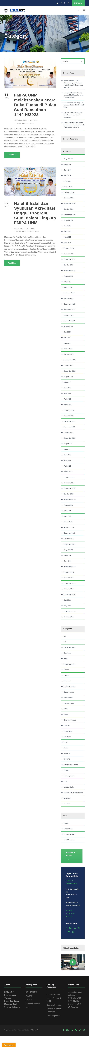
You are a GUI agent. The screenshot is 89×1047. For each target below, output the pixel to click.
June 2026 (67, 170)
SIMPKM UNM (73, 1001)
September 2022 (70, 371)
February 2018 (69, 572)
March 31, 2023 (20, 120)
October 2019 (68, 538)
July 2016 (67, 600)
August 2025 (68, 220)
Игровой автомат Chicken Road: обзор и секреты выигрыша (73, 115)
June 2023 (67, 337)
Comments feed (69, 834)
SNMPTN (67, 759)
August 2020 (68, 505)
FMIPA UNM (78, 3)
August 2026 (68, 159)
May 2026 (67, 175)
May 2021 (67, 460)
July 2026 (67, 164)
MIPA (32, 123)
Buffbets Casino (69, 664)
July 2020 (67, 511)
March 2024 (68, 287)
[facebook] (66, 928)
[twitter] (69, 932)
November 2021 (69, 427)
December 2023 (69, 304)
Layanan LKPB (69, 703)
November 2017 (69, 583)
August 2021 (68, 444)
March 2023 (68, 349)
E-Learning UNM (74, 1004)
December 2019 (69, 533)
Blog (65, 658)
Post (65, 742)
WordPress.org (69, 840)
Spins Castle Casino (71, 765)
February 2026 (69, 192)
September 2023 (70, 321)
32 (65, 642)
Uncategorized (69, 776)
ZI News (67, 804)
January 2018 (68, 578)
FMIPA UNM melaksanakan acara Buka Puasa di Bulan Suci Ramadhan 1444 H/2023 (35, 105)
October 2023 (68, 315)
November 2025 (69, 203)
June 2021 (67, 455)
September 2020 (70, 499)
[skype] (78, 928)
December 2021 (69, 421)
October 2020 (68, 494)
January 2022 (68, 416)
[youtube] (64, 3)
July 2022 (67, 382)
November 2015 (69, 611)
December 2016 (69, 594)
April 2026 (67, 181)
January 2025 (68, 254)
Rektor (66, 748)
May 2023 (67, 343)
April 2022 (67, 399)
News (37, 231)
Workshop (67, 798)
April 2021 (67, 466)
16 (65, 636)
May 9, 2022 (18, 228)
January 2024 (68, 298)
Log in (66, 823)
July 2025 (67, 226)
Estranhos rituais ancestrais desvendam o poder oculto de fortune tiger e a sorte (74, 125)
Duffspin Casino (69, 686)
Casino (66, 670)
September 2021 (70, 438)
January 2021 (68, 483)
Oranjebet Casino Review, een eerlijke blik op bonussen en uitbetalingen (74, 95)
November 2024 (69, 259)
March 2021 (68, 471)
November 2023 (69, 309)
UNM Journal (73, 1007)
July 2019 (67, 555)
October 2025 (68, 209)
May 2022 (67, 393)
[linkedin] (75, 928)
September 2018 (70, 566)
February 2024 (69, 293)
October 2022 (68, 365)
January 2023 (68, 354)
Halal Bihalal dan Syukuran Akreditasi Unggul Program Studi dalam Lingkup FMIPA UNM (35, 213)
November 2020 (69, 488)
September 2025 (70, 215)
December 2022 (69, 360)
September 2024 (70, 270)
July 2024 (67, 282)
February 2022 (69, 410)
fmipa (35, 120)
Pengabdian (68, 731)
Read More (12, 155)
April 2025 (67, 242)
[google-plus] (70, 928)
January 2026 (68, 198)
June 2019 (67, 561)
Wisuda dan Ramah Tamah (73, 792)
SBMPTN (67, 753)
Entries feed (68, 829)
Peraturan (67, 737)
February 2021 (69, 477)
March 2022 (68, 404)
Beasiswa (67, 653)
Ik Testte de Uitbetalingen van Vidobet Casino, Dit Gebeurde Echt (74, 105)
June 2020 (67, 516)
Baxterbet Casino (70, 647)
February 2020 (69, 527)
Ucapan (66, 770)
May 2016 (67, 606)
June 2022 (67, 388)
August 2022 (68, 377)
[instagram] (68, 3)
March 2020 (68, 522)
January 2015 (68, 617)
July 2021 (67, 449)
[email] (57, 3)
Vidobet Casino (69, 787)
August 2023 (68, 326)
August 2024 (68, 276)
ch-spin (66, 675)
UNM (66, 781)
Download (67, 681)
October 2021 (68, 432)
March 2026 (68, 187)
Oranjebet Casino (70, 720)
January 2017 (68, 589)
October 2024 (68, 265)
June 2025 (67, 231)
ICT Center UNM (74, 998)
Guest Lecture (69, 692)
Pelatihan (67, 725)
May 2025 (67, 237)
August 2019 (68, 550)
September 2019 (70, 544)
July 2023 (67, 332)
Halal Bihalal (22, 123)
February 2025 (69, 248)
